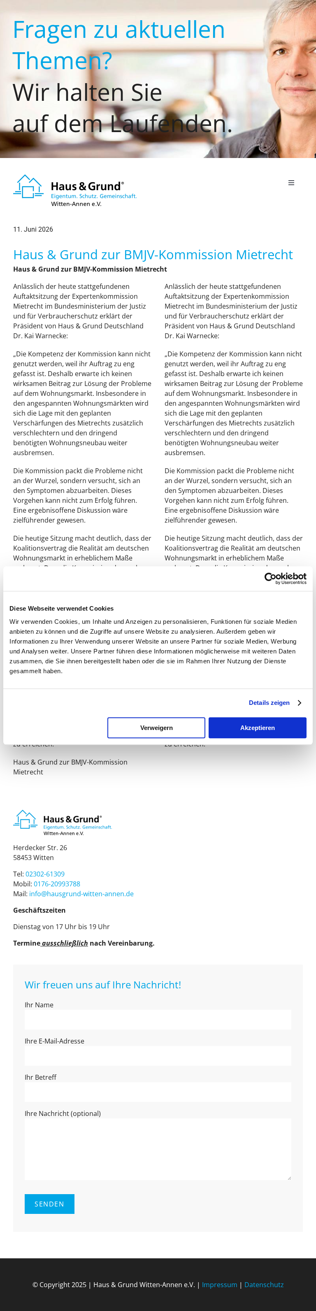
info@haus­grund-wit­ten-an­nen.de (81, 893)
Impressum (219, 1284)
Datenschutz (264, 1284)
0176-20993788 (57, 883)
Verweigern (156, 727)
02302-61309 (45, 874)
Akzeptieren (257, 727)
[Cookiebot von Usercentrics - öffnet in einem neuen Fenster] (271, 578)
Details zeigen (269, 702)
